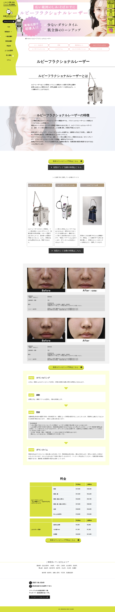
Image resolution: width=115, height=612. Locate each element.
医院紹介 (7, 31)
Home (29, 38)
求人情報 (8, 55)
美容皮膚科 (8, 41)
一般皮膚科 (8, 36)
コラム (9, 60)
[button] (8, 31)
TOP (8, 27)
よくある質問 (9, 50)
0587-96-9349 (38, 582)
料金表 (9, 46)
